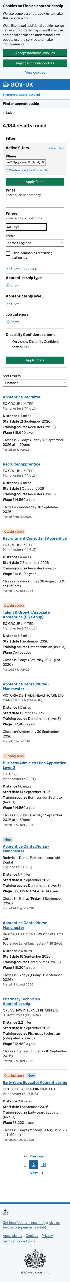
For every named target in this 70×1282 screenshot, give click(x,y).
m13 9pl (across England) (26, 162)
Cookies (32, 1235)
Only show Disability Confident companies (35, 343)
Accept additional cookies (35, 53)
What (10, 190)
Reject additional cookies (35, 63)
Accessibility (12, 1235)
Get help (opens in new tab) (24, 1222)
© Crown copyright (35, 1272)
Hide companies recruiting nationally (32, 255)
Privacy (47, 1235)
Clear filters (56, 148)
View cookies (35, 72)
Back (8, 112)
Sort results (12, 376)
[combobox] (26, 227)
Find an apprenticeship (21, 104)
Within (10, 236)
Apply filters (35, 182)
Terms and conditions (19, 1241)
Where (12, 213)
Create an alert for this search (28, 170)
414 (43, 1164)
